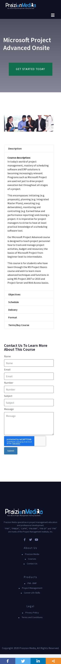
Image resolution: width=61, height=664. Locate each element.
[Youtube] (36, 540)
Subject (8, 395)
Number (8, 382)
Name (7, 356)
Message (9, 409)
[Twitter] (31, 540)
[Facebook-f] (25, 540)
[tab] (29, 148)
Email (7, 369)
